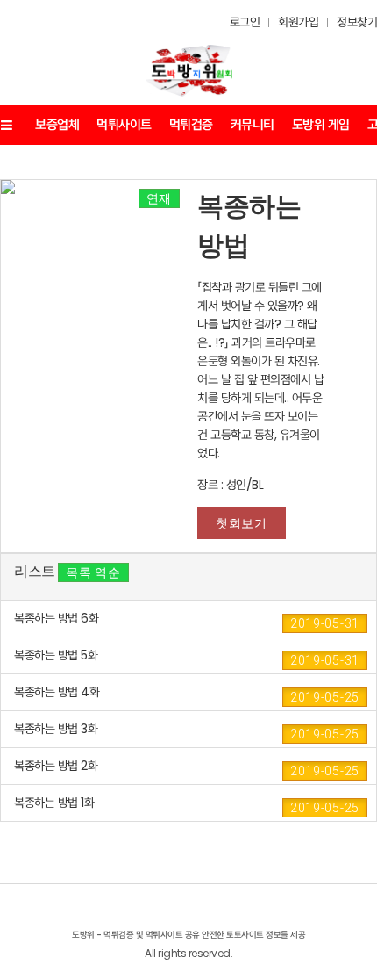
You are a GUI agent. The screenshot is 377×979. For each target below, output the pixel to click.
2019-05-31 (324, 623)
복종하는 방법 (249, 225)
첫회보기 (241, 523)
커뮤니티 (252, 124)
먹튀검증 (191, 124)
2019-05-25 (324, 697)
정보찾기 (357, 22)
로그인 (245, 22)
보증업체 (57, 124)
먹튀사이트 (124, 124)
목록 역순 (93, 572)
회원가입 (298, 22)
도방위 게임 (321, 124)
